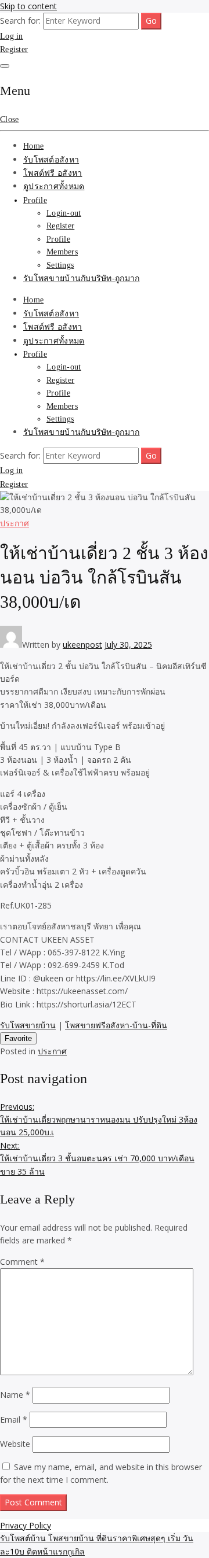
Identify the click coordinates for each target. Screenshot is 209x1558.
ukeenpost (82, 644)
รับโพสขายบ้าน (28, 1025)
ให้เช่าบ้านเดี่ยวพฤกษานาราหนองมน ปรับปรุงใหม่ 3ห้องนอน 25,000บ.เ (98, 1119)
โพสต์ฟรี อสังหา (52, 173)
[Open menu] (4, 66)
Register (14, 49)
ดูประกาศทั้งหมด (53, 186)
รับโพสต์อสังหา (51, 160)
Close (9, 119)
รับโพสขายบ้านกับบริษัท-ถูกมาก (81, 278)
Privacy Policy (25, 1525)
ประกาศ (14, 523)
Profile (35, 200)
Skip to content (28, 6)
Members (62, 252)
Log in (11, 36)
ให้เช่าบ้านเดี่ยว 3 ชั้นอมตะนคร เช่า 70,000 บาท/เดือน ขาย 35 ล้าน (97, 1158)
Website (15, 1443)
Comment (22, 1261)
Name (15, 1394)
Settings (60, 265)
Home (33, 146)
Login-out (63, 213)
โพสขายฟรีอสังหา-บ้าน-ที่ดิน (116, 1025)
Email (13, 1419)
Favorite (18, 1038)
